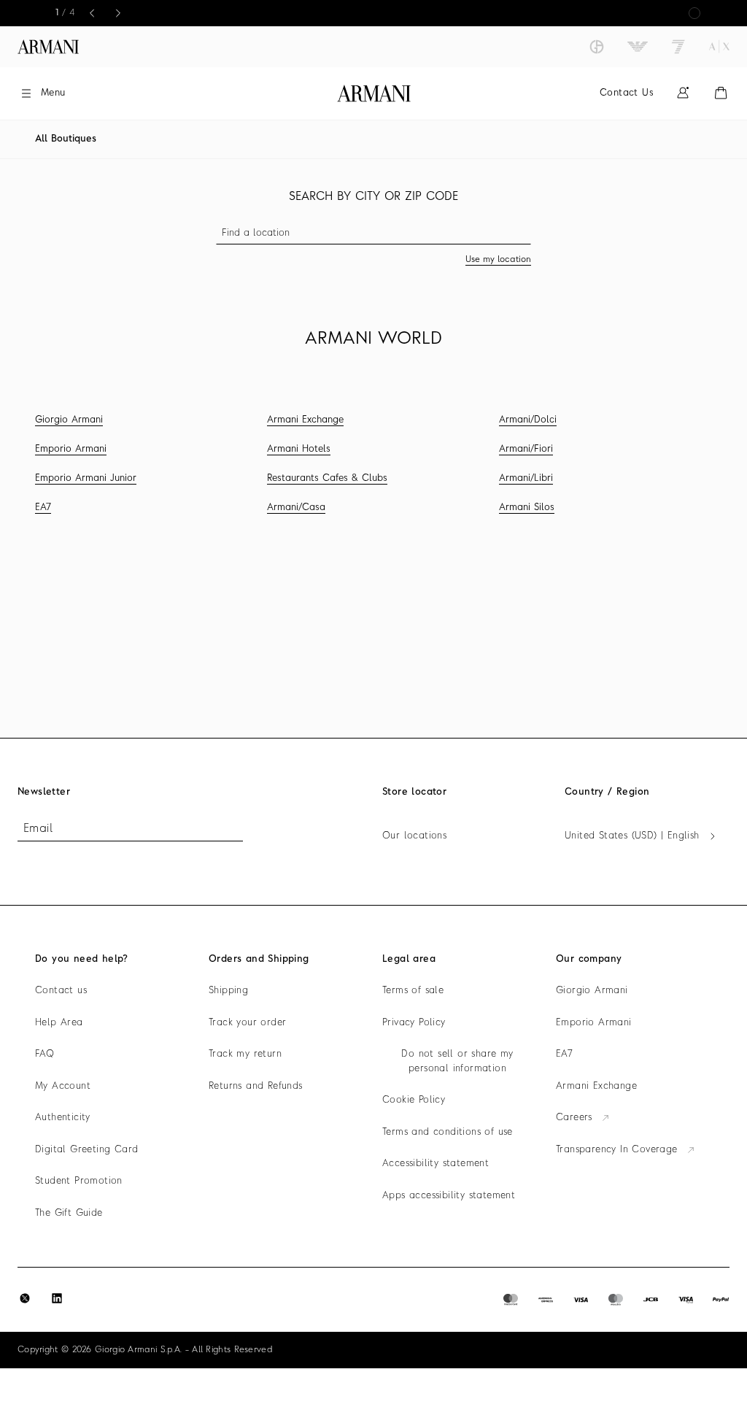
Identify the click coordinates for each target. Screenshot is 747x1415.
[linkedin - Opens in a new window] (57, 1298)
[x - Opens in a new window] (25, 1298)
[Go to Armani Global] (48, 46)
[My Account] (683, 93)
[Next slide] (118, 13)
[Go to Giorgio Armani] (597, 46)
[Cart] (720, 93)
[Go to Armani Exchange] (719, 46)
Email (38, 829)
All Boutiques (65, 139)
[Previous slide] (92, 13)
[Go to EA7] (678, 46)
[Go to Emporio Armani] (637, 46)
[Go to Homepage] (374, 93)
